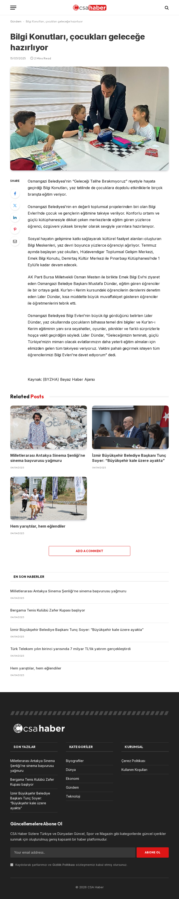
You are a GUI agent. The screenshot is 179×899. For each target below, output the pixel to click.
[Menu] (13, 7)
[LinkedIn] (15, 217)
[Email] (15, 241)
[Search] (166, 7)
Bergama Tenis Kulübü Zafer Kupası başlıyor (47, 610)
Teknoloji (73, 796)
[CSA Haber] (89, 7)
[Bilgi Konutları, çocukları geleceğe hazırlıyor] (89, 118)
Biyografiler (75, 761)
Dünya (71, 770)
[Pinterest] (15, 229)
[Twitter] (15, 205)
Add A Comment (89, 551)
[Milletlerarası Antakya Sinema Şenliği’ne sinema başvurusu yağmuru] (48, 427)
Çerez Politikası (133, 761)
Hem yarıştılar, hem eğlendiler (37, 526)
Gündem (15, 21)
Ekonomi (72, 778)
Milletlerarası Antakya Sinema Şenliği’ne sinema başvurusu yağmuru (47, 458)
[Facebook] (15, 193)
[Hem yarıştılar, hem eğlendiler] (48, 498)
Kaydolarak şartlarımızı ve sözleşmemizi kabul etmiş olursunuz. (70, 865)
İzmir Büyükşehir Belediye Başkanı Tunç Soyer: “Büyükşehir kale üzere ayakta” (129, 458)
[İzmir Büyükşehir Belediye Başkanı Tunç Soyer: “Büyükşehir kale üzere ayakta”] (130, 427)
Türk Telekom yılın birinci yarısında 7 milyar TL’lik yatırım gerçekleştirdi (70, 649)
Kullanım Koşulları (134, 770)
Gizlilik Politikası (63, 865)
